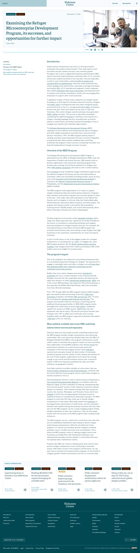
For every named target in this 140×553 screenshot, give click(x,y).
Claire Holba (10, 43)
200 (99, 230)
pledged (50, 394)
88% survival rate (80, 297)
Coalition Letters (75, 523)
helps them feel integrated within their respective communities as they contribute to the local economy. (73, 266)
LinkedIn (133, 540)
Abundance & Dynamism (33, 523)
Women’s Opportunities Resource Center (74, 181)
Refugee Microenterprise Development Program (68, 128)
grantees (55, 172)
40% (58, 88)
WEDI (94, 280)
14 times (55, 86)
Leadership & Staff (9, 520)
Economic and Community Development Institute (75, 179)
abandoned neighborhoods (80, 280)
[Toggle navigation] (136, 3)
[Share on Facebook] (91, 50)
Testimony (73, 520)
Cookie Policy (29, 548)
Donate (115, 3)
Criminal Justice (53, 520)
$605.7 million (52, 114)
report (92, 345)
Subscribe (118, 529)
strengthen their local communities (70, 91)
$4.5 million (80, 306)
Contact (117, 532)
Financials (6, 523)
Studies (94, 517)
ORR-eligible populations (61, 167)
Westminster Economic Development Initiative (81, 184)
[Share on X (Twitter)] (98, 49)
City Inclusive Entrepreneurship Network (62, 382)
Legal (71, 526)
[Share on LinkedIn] (95, 50)
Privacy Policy (40, 548)
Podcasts (95, 526)
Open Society (29, 517)
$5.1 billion (85, 107)
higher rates (55, 104)
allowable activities (85, 218)
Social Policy (51, 526)
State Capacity (29, 520)
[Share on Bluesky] (102, 49)
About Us (6, 517)
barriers (70, 117)
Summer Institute (120, 523)
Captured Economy (31, 526)
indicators (90, 349)
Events (117, 517)
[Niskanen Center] (70, 3)
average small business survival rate (75, 299)
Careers (117, 520)
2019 (69, 74)
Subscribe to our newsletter (14, 540)
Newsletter (127, 3)
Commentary (96, 520)
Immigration (51, 523)
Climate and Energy (54, 517)
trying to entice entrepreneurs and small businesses (67, 371)
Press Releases (74, 517)
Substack (95, 529)
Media (94, 523)
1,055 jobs (51, 318)
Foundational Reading (99, 532)
